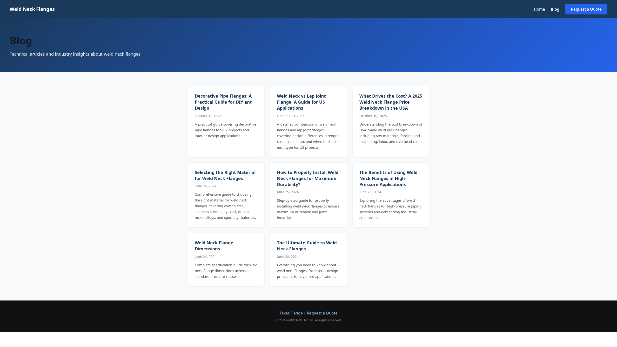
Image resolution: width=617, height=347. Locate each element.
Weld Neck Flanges (32, 9)
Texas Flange (291, 313)
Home (539, 9)
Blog (555, 9)
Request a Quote (586, 9)
